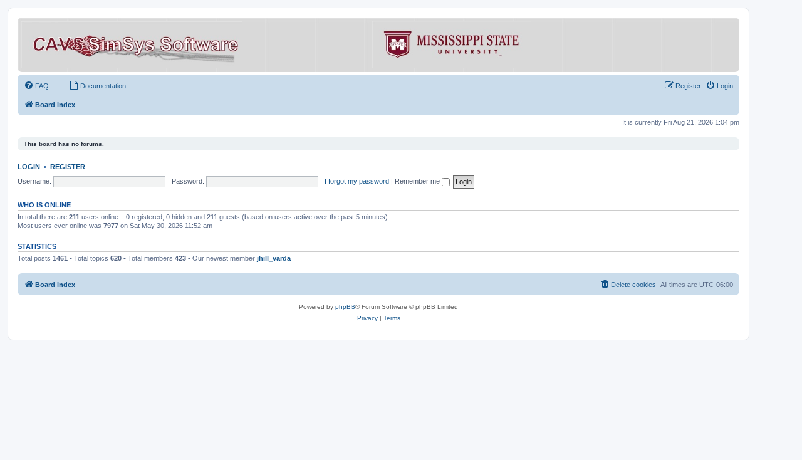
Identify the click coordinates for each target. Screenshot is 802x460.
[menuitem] (36, 85)
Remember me (418, 181)
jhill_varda (274, 258)
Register (67, 166)
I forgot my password (357, 181)
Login (29, 166)
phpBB (345, 306)
